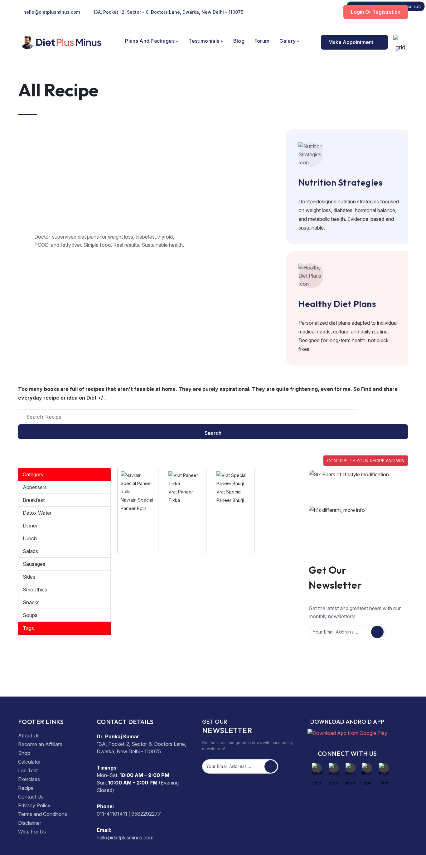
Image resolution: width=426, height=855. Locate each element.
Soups (30, 615)
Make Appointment (351, 42)
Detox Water (37, 513)
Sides (29, 577)
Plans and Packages (150, 41)
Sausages (34, 564)
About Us (29, 735)
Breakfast (34, 500)
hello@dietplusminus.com (51, 12)
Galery (287, 41)
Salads (30, 551)
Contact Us (31, 797)
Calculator (29, 762)
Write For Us (32, 831)
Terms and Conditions (42, 814)
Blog (238, 41)
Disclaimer (29, 823)
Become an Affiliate (40, 744)
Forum (262, 41)
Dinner (30, 525)
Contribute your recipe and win (365, 460)
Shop (24, 753)
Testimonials (203, 41)
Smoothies (35, 589)
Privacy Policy (34, 805)
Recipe (26, 788)
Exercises (29, 779)
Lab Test (28, 770)
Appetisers (35, 487)
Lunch (30, 538)
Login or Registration (375, 12)
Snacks (31, 602)
